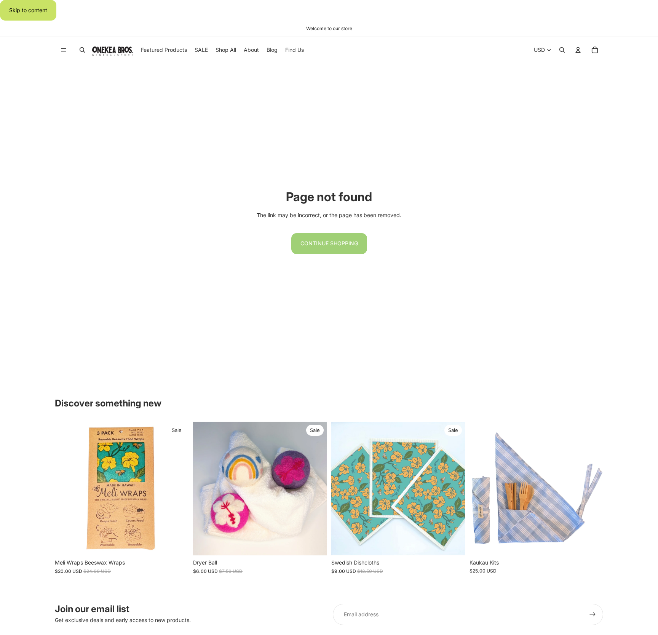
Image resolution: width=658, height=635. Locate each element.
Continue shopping (329, 243)
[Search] (82, 50)
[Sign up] (592, 614)
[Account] (578, 50)
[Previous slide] (66, 488)
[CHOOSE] (177, 543)
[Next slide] (177, 488)
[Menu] (63, 50)
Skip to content (28, 10)
